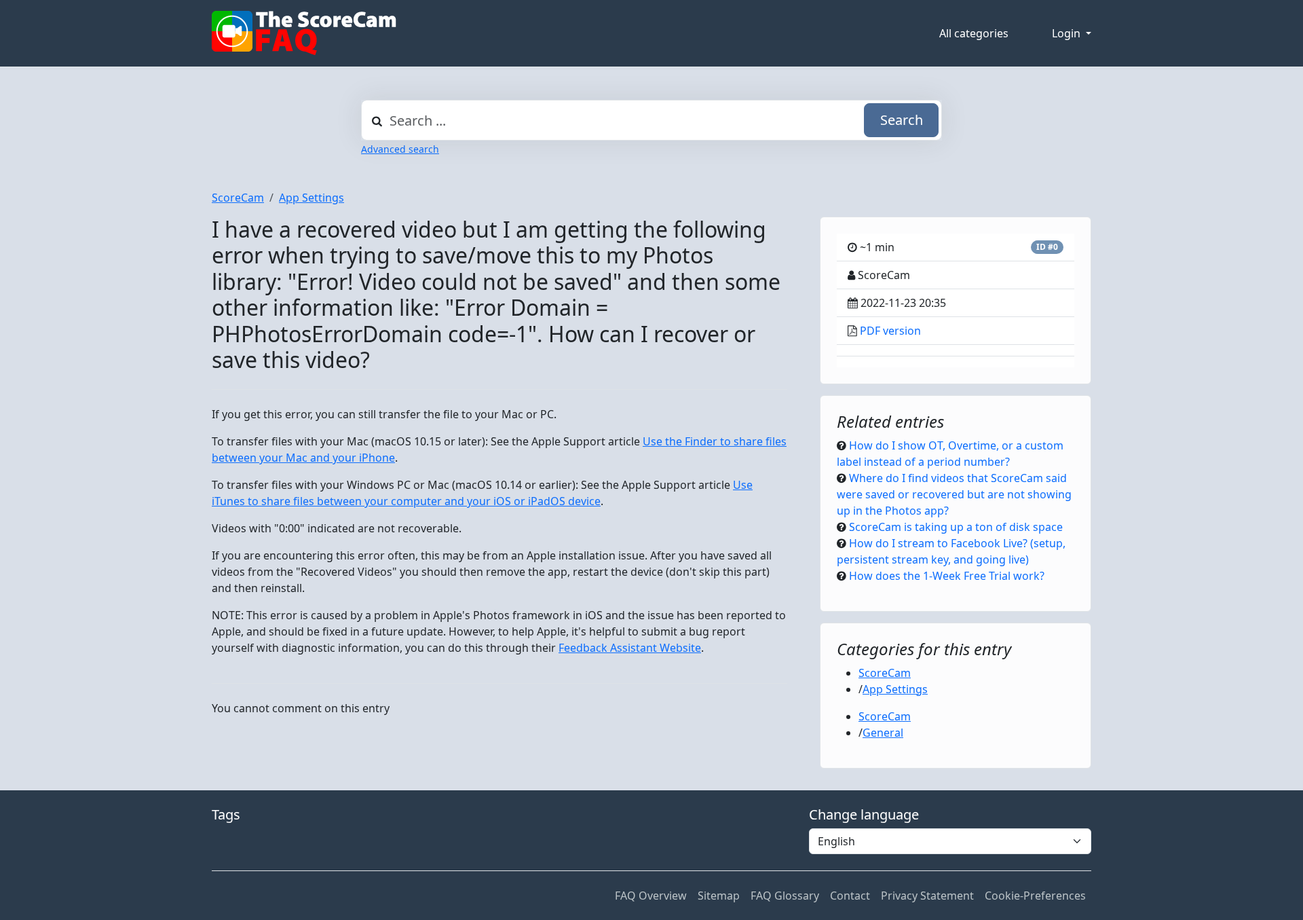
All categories (973, 33)
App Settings (311, 197)
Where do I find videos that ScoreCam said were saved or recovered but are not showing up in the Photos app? (954, 494)
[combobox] (651, 120)
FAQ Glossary (785, 895)
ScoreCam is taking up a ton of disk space (956, 526)
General (883, 732)
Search (901, 120)
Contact (850, 895)
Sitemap (719, 895)
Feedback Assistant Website (630, 647)
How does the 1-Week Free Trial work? (946, 575)
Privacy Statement (927, 895)
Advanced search (400, 149)
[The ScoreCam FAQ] (304, 33)
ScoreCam (238, 197)
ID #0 (1047, 247)
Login (1067, 33)
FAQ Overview (651, 895)
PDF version (890, 330)
